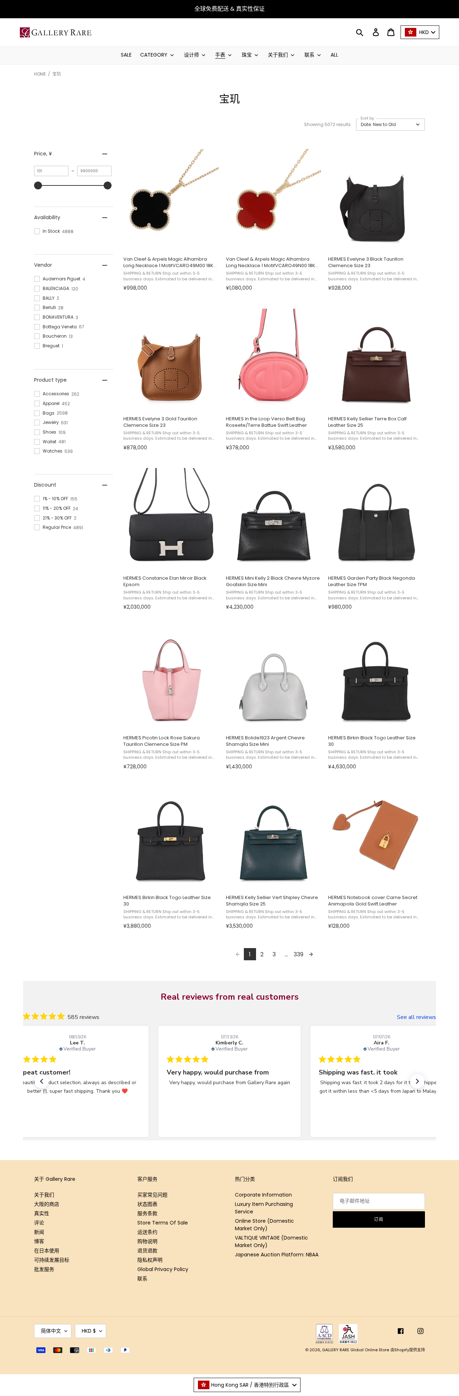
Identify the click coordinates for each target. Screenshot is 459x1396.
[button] (390, 125)
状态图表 (147, 1204)
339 (298, 954)
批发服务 (44, 1269)
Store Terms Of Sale (162, 1222)
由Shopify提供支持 (408, 1350)
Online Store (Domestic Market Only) (264, 1224)
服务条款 (147, 1213)
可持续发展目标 (51, 1260)
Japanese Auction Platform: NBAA (276, 1254)
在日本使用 (46, 1250)
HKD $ (89, 1330)
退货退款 (147, 1250)
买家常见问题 (152, 1194)
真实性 (41, 1213)
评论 (39, 1222)
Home (40, 74)
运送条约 (147, 1232)
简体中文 (51, 1330)
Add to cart (170, 243)
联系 (142, 1278)
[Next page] (311, 954)
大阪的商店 (46, 1204)
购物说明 (147, 1241)
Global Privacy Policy (162, 1269)
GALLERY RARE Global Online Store (355, 1350)
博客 (39, 1241)
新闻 (39, 1232)
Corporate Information (263, 1194)
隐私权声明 (149, 1260)
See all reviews (416, 1017)
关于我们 (44, 1194)
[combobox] (247, 1385)
